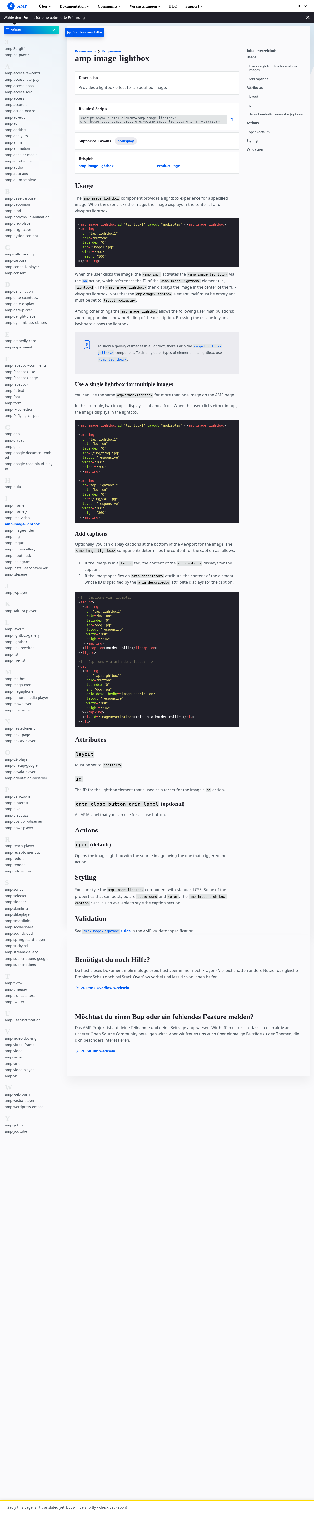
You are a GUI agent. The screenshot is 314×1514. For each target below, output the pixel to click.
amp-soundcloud (19, 933)
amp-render (15, 864)
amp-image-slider (19, 530)
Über (43, 6)
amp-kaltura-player (21, 610)
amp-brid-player (18, 223)
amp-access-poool (20, 85)
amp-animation (17, 148)
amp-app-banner (19, 161)
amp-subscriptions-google (26, 958)
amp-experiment (18, 347)
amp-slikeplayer (18, 914)
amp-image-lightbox (22, 524)
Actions (253, 123)
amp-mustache (17, 710)
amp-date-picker (18, 310)
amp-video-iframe (19, 1044)
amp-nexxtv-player (20, 740)
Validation (255, 149)
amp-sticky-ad (16, 945)
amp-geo (12, 433)
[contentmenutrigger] (276, 51)
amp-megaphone (19, 691)
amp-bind (13, 210)
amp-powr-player (19, 827)
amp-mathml (15, 678)
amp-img (12, 536)
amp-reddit (14, 858)
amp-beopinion (17, 204)
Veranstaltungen (143, 6)
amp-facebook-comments (26, 365)
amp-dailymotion (19, 291)
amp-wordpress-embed (24, 1106)
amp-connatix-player (22, 266)
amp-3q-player (17, 55)
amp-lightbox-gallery (22, 635)
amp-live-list (15, 660)
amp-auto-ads (16, 173)
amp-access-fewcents (22, 73)
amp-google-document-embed (28, 455)
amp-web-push (17, 1094)
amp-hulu (13, 486)
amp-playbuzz (16, 815)
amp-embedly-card (20, 340)
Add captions (258, 79)
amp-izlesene (16, 574)
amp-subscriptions (20, 964)
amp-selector (15, 895)
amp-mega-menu (19, 685)
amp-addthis (15, 129)
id (250, 105)
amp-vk (11, 1076)
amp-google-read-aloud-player (28, 466)
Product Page (168, 165)
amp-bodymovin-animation (27, 217)
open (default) (259, 132)
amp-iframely (16, 511)
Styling (252, 141)
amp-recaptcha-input (22, 852)
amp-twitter (14, 1001)
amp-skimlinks (17, 908)
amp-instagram (17, 561)
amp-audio (14, 167)
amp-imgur (14, 542)
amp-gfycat (14, 440)
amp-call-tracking (19, 254)
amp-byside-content (21, 235)
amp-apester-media (21, 154)
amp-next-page (17, 734)
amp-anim (13, 142)
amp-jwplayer (16, 592)
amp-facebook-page (21, 378)
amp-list (11, 654)
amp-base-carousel (21, 198)
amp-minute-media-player (26, 697)
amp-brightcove (18, 229)
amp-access (14, 98)
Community (108, 6)
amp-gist (12, 446)
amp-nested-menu (20, 728)
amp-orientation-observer (26, 778)
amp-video (13, 1050)
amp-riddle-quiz (18, 871)
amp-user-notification (22, 1020)
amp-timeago (16, 989)
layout (253, 96)
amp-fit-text (14, 390)
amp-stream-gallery (21, 952)
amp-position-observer (23, 821)
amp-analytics (16, 136)
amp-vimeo (14, 1057)
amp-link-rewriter (19, 647)
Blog (173, 6)
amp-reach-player (19, 846)
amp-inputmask (18, 555)
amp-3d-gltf (15, 48)
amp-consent (15, 273)
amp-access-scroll (19, 92)
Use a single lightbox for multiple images (273, 68)
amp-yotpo (14, 1125)
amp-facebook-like (20, 371)
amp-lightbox (16, 641)
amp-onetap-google (21, 765)
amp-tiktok (13, 983)
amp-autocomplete (20, 179)
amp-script (14, 889)
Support (192, 6)
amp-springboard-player (25, 939)
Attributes (255, 88)
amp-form (13, 403)
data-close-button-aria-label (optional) (276, 114)
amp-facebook (16, 384)
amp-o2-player (17, 759)
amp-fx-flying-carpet (22, 415)
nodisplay (126, 141)
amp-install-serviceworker (26, 568)
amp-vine (12, 1063)
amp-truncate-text (20, 995)
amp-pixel (13, 808)
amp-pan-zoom (17, 796)
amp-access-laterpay (22, 79)
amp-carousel (16, 260)
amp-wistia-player (20, 1100)
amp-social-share (19, 927)
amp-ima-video (17, 517)
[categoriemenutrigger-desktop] (84, 32)
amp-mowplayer (18, 703)
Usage (251, 57)
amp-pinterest (16, 802)
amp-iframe (14, 505)
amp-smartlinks (18, 920)
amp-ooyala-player (20, 771)
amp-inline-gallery (20, 549)
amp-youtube (16, 1131)
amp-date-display (19, 303)
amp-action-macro (20, 110)
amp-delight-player (21, 316)
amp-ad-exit (15, 117)
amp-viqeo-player (19, 1069)
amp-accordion (17, 104)
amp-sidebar (15, 901)
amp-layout (14, 629)
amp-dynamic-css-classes (26, 322)
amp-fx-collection (19, 409)
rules (107, 931)
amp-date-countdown (22, 297)
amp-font (12, 396)
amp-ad (11, 123)
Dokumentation (73, 6)
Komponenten (111, 51)
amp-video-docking (21, 1038)
